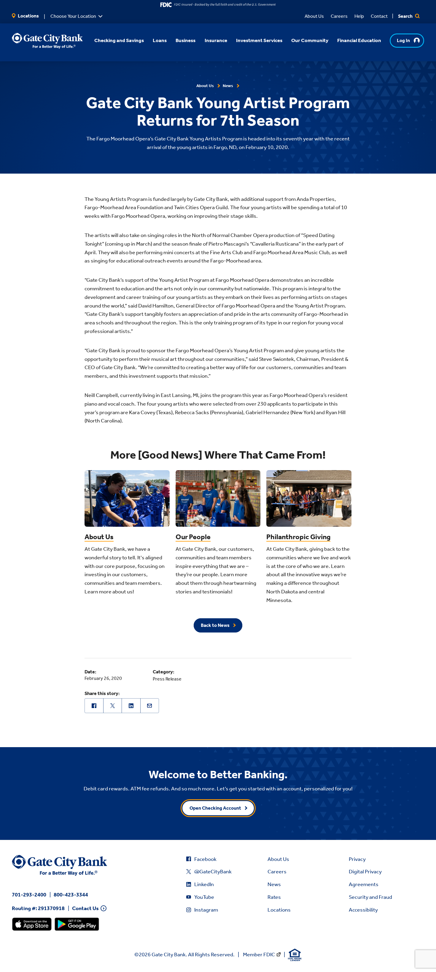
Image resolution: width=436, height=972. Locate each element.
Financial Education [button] (359, 40)
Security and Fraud (370, 897)
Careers (339, 16)
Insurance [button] (216, 40)
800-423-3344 (71, 894)
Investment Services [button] (259, 40)
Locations (28, 16)
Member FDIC (259, 954)
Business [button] (185, 40)
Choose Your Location (73, 16)
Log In (403, 40)
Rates (274, 897)
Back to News (215, 625)
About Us (314, 16)
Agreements (363, 884)
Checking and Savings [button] (119, 40)
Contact (379, 16)
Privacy (357, 859)
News (274, 884)
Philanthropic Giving (298, 537)
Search (405, 16)
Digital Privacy (365, 871)
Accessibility (363, 910)
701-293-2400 (29, 894)
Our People (193, 537)
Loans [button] (160, 40)
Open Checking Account (215, 808)
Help (359, 16)
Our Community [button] (309, 40)
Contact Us (85, 908)
